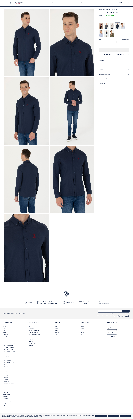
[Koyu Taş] (111, 25)
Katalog (56, 336)
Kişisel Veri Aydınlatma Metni (34, 334)
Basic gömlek (115, 9)
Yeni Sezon (5, 326)
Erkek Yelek (5, 366)
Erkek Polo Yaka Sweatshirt (8, 345)
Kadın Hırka (5, 392)
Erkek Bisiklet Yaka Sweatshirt (8, 347)
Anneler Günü (6, 404)
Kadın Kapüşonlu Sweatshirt (8, 383)
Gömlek (110, 9)
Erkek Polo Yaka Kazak (7, 360)
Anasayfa (100, 9)
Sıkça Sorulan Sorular (33, 343)
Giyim (107, 9)
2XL (101, 45)
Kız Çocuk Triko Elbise (7, 400)
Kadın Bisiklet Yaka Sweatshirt (8, 385)
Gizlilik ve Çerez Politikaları (34, 330)
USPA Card (57, 332)
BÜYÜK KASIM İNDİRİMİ (7, 402)
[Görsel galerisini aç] (26, 43)
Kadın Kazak (5, 390)
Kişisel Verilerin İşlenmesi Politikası (35, 336)
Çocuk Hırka (5, 398)
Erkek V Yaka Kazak (6, 356)
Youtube (82, 334)
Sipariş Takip (31, 328)
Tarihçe (56, 328)
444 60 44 (31, 345)
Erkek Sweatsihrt (6, 341)
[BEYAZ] (101, 25)
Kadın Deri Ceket (6, 381)
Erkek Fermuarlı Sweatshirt (8, 349)
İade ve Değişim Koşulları (33, 338)
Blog (56, 334)
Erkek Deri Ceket (6, 370)
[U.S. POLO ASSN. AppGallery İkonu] (118, 336)
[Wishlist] (124, 2)
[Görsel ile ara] (81, 2)
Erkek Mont (5, 364)
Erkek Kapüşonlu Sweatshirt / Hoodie (10, 343)
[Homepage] (16, 2)
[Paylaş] (128, 54)
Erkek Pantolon (6, 340)
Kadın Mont (5, 375)
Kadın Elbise (5, 372)
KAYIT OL (126, 311)
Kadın (4, 328)
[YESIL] (111, 33)
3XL (108, 45)
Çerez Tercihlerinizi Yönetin (34, 332)
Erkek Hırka (5, 353)
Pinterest (82, 332)
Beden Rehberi (125, 39)
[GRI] (106, 25)
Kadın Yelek (5, 379)
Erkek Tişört (5, 336)
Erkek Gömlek (5, 338)
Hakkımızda (57, 326)
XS (101, 42)
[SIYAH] (106, 33)
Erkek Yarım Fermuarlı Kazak (8, 362)
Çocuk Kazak (5, 396)
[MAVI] (122, 25)
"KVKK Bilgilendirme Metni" (119, 316)
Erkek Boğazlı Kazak (7, 358)
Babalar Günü (6, 405)
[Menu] (5, 2)
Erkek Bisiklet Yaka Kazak (7, 355)
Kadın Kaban (5, 377)
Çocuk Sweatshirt (6, 394)
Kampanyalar (5, 334)
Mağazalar (57, 330)
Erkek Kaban (5, 368)
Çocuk (4, 332)
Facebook (82, 326)
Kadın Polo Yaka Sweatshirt (8, 387)
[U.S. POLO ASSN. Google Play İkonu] (118, 332)
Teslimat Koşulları (32, 341)
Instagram (82, 328)
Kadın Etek (5, 373)
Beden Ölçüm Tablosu (33, 340)
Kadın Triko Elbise (6, 388)
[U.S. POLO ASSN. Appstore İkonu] (118, 328)
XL (126, 42)
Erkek (104, 9)
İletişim (30, 326)
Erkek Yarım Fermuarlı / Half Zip (9, 351)
